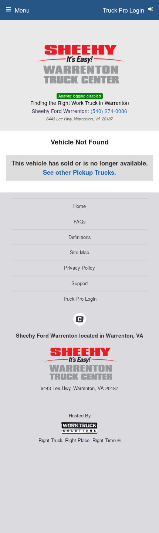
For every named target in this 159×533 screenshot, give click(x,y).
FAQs (80, 221)
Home (79, 205)
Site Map (79, 252)
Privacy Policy (79, 267)
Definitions (79, 236)
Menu (22, 10)
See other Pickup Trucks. (79, 172)
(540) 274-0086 (109, 111)
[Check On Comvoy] (79, 319)
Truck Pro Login (80, 298)
